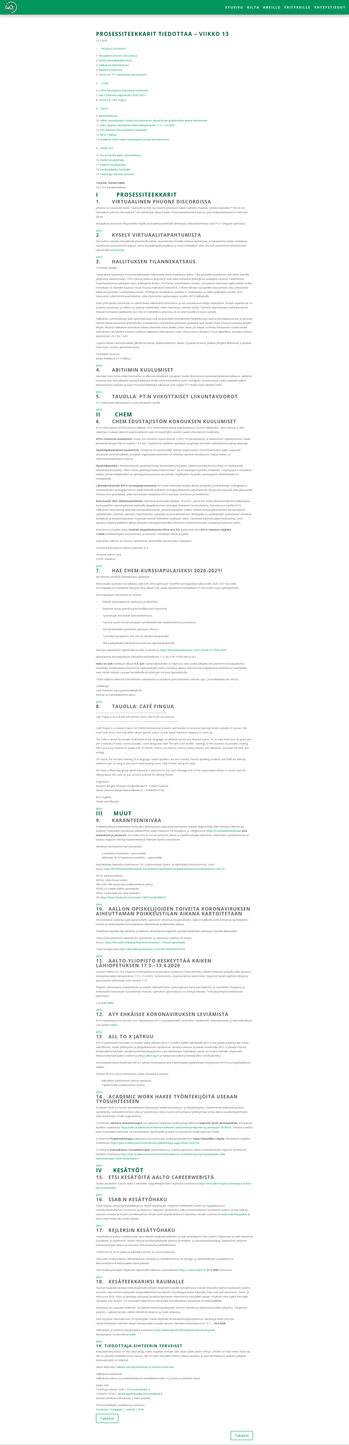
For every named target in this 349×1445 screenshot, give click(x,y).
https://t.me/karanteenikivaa (223, 830)
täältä (110, 1003)
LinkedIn (130, 1409)
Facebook (102, 1409)
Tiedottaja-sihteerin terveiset (117, 174)
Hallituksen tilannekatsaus (114, 65)
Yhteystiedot (330, 7)
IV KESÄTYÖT (104, 148)
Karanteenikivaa (108, 115)
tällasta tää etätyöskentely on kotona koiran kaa (145, 1367)
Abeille (271, 7)
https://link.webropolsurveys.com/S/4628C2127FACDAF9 (193, 650)
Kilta (253, 7)
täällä (132, 1334)
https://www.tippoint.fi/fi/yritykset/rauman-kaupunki (185, 1330)
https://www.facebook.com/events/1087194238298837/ (133, 897)
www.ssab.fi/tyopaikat (234, 1214)
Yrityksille (297, 7)
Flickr (141, 1409)
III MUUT (102, 108)
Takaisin (107, 1418)
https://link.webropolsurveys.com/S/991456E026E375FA (152, 949)
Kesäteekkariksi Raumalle (115, 169)
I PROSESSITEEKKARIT (111, 48)
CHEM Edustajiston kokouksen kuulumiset (123, 90)
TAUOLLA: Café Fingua (112, 100)
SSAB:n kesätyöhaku (112, 160)
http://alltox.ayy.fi (149, 1055)
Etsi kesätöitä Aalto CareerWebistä (120, 155)
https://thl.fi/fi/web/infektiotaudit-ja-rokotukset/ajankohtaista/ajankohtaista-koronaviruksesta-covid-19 (164, 869)
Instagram (117, 1409)
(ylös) (99, 230)
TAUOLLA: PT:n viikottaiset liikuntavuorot (123, 74)
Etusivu (234, 7)
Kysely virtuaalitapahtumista (115, 60)
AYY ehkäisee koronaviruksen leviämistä (123, 130)
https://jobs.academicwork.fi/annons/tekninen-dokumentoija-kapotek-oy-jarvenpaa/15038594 (176, 1127)
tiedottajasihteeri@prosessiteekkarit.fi (140, 1393)
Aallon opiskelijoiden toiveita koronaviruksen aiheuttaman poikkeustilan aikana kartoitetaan (153, 120)
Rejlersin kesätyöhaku (113, 164)
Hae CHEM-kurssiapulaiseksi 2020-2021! (122, 95)
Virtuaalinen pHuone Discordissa (118, 55)
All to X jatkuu (108, 134)
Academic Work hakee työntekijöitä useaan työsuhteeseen (134, 139)
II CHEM (102, 83)
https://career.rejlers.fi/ (193, 1270)
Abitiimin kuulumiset (110, 70)
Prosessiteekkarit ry (138, 1389)
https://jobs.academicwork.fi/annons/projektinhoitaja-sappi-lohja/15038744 (155, 1143)
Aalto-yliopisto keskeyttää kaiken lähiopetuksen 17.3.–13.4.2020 (137, 125)
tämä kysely (117, 250)
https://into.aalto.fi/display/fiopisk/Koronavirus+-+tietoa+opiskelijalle (145, 942)
